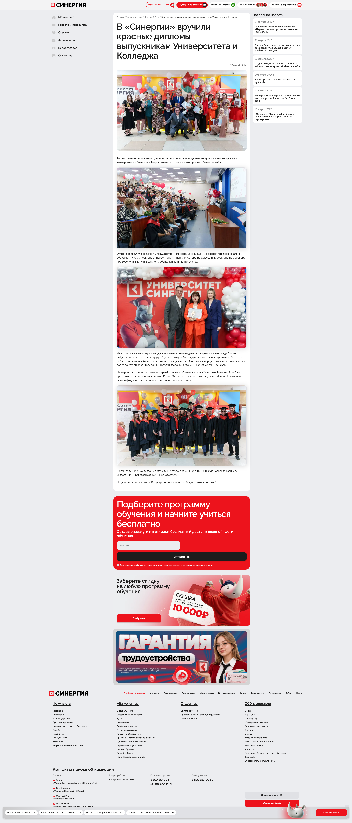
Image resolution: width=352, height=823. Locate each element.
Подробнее (230, 814)
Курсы (243, 693)
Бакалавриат (170, 693)
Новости (305, 815)
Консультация (319, 815)
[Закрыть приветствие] (283, 801)
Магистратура (207, 693)
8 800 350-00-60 (202, 780)
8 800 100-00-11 (159, 780)
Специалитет (188, 693)
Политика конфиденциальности (222, 809)
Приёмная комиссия (134, 693)
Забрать (139, 618)
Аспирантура (257, 693)
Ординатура (275, 693)
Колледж (154, 693)
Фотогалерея (292, 815)
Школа (299, 693)
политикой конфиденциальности (197, 565)
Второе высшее (226, 693)
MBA (288, 693)
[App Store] (258, 811)
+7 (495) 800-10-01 (161, 784)
